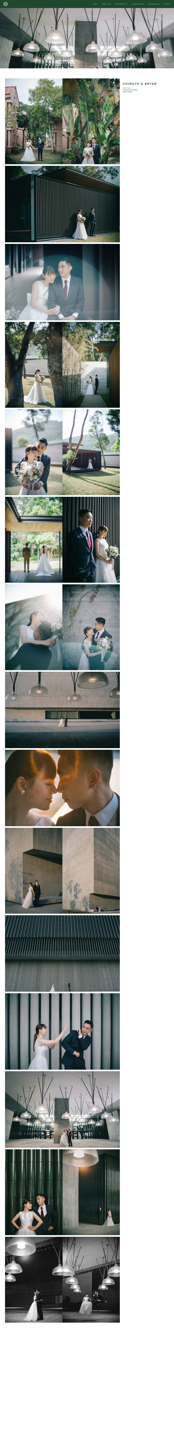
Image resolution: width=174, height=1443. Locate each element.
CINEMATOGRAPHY (138, 4)
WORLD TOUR (106, 4)
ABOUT (95, 4)
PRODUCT (167, 4)
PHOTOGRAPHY (120, 4)
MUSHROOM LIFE (154, 4)
